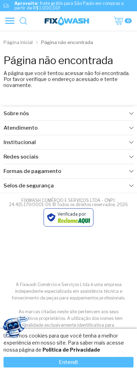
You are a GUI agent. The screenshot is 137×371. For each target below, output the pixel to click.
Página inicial (18, 42)
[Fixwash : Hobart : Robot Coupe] (67, 20)
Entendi (68, 362)
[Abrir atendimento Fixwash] (15, 328)
